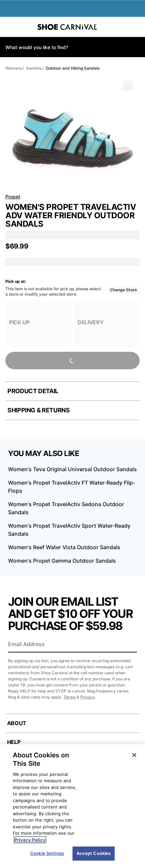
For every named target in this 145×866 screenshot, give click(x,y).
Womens (13, 68)
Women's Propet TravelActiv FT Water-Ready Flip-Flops (71, 486)
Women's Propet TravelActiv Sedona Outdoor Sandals (66, 508)
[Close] (134, 755)
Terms (69, 697)
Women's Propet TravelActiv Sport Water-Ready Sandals (69, 529)
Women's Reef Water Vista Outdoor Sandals (64, 547)
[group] (38, 324)
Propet (12, 196)
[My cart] (136, 27)
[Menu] (10, 27)
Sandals (33, 68)
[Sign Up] (129, 644)
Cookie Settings (47, 853)
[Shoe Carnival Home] (67, 27)
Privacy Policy (30, 839)
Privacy (87, 697)
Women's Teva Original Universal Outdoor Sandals (72, 469)
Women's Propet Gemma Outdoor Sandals (62, 560)
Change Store (123, 289)
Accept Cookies (94, 853)
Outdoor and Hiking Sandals (72, 68)
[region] (72, 805)
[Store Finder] (26, 27)
